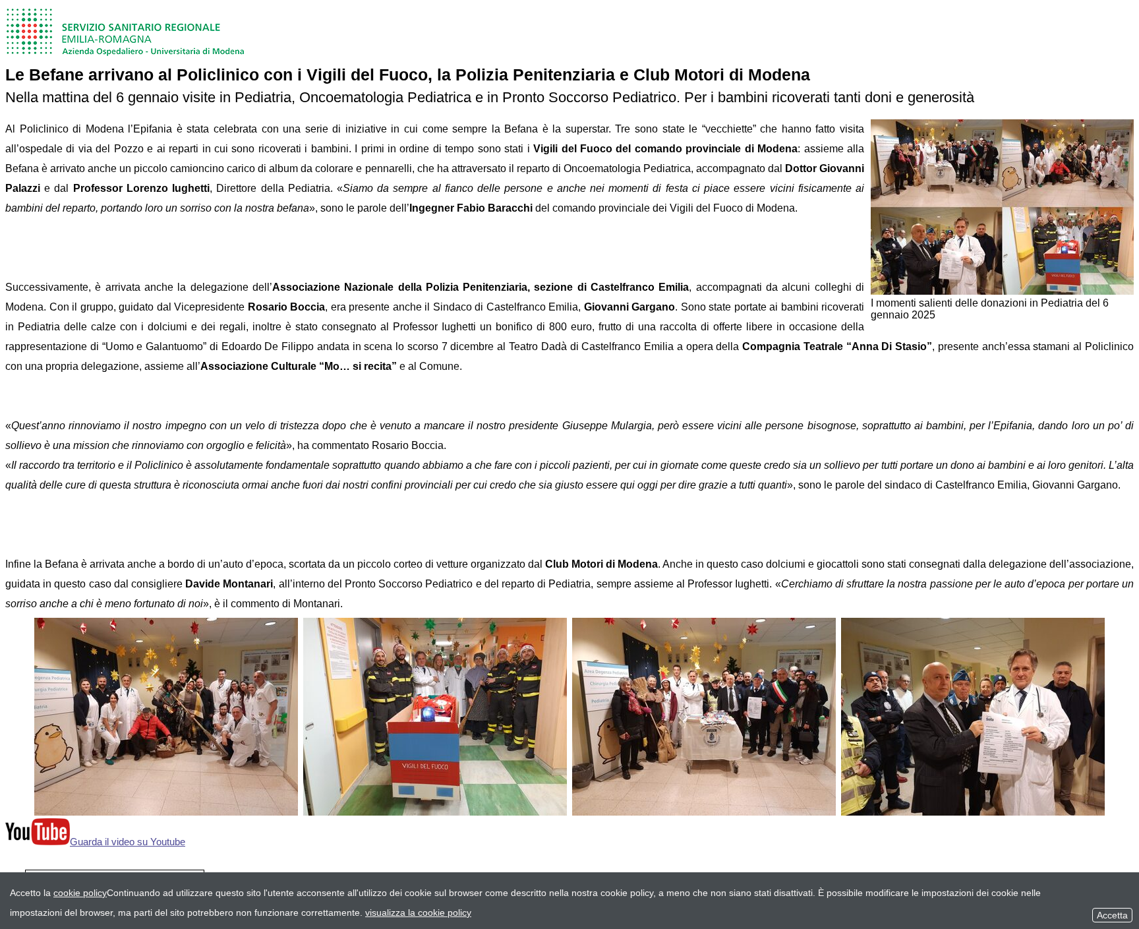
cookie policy (80, 892)
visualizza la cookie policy (418, 912)
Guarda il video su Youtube (127, 841)
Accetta (1112, 915)
